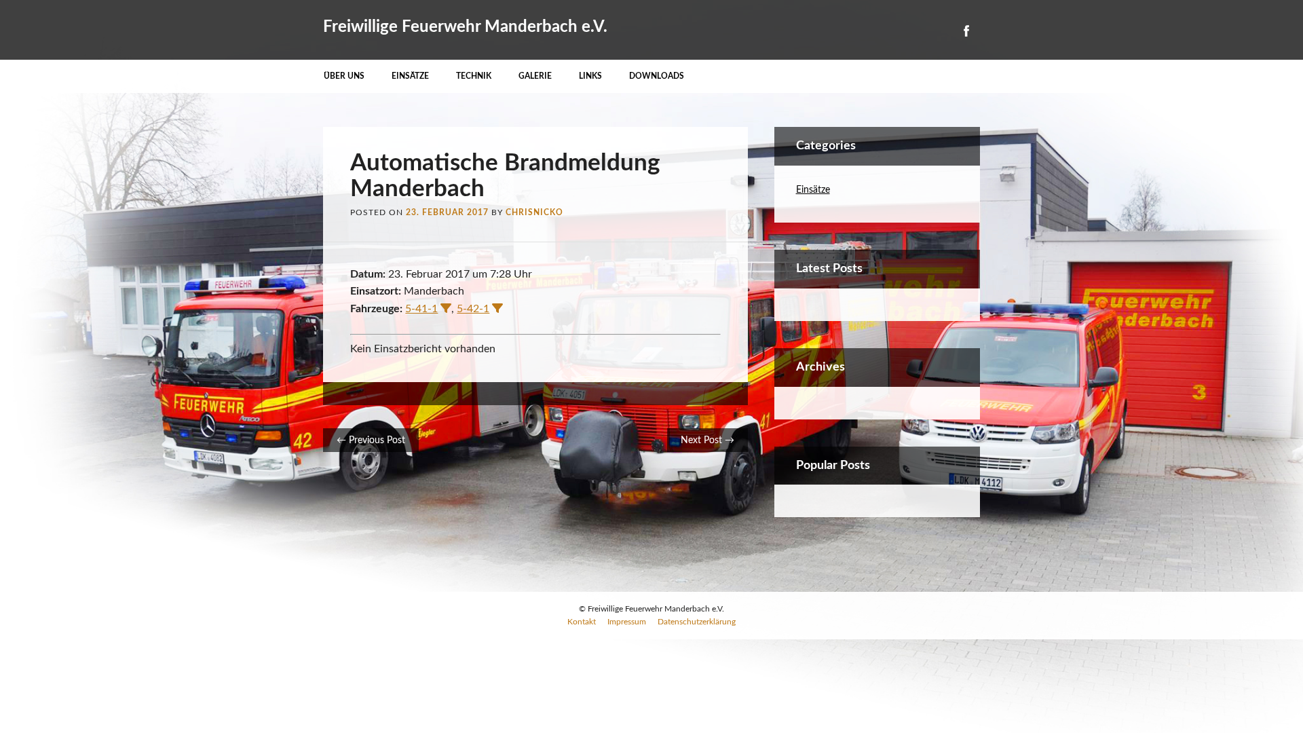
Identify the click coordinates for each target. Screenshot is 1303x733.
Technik (473, 76)
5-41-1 (421, 308)
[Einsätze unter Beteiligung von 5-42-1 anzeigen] (497, 308)
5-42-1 (473, 308)
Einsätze (410, 76)
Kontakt (581, 622)
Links (590, 76)
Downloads (656, 76)
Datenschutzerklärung (697, 622)
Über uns (344, 76)
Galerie (535, 76)
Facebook (966, 31)
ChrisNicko (534, 212)
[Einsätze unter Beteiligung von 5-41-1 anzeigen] (445, 308)
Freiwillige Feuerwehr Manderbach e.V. (465, 27)
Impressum (626, 622)
